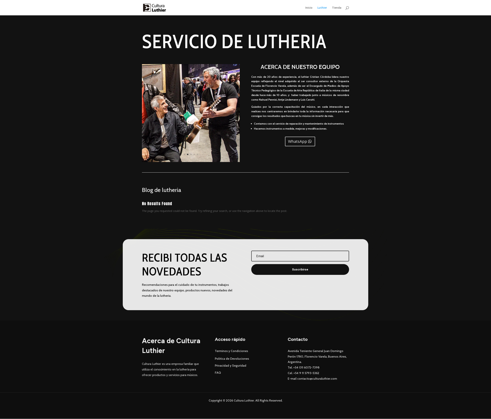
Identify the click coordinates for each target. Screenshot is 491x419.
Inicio (308, 7)
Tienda (336, 7)
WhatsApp (297, 141)
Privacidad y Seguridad (230, 365)
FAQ (218, 372)
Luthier (322, 7)
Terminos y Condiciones (231, 351)
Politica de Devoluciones (232, 358)
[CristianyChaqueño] (191, 161)
